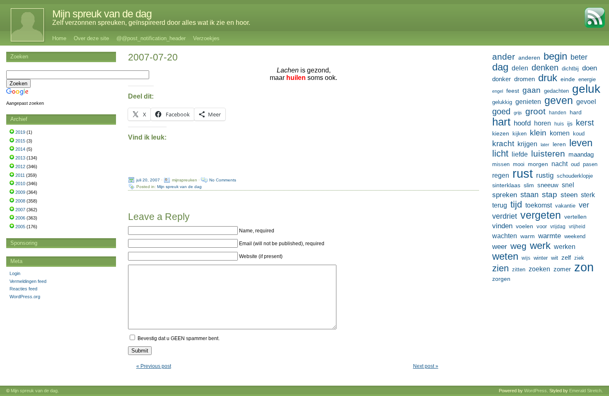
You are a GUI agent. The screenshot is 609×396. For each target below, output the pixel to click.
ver (584, 205)
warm (527, 236)
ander (503, 56)
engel (497, 91)
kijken (519, 134)
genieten (528, 101)
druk (547, 77)
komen (560, 133)
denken (545, 67)
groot (535, 111)
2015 (20, 140)
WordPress (535, 390)
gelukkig (502, 102)
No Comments (222, 180)
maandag (581, 154)
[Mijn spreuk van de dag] (23, 25)
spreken (504, 195)
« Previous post (153, 366)
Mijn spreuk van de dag (102, 13)
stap (549, 194)
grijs (518, 112)
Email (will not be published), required (281, 243)
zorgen (501, 278)
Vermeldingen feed (28, 281)
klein (538, 132)
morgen (538, 164)
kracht (503, 143)
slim (529, 185)
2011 (20, 175)
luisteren (548, 153)
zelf (566, 257)
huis (559, 124)
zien (500, 268)
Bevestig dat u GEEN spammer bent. (178, 338)
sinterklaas (506, 185)
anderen (529, 57)
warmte (549, 236)
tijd (516, 204)
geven (558, 100)
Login (15, 273)
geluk (586, 88)
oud (575, 164)
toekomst (538, 205)
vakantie (565, 206)
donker (501, 78)
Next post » (425, 366)
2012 (20, 166)
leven (580, 142)
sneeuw (547, 184)
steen (569, 195)
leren (559, 144)
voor (541, 226)
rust (522, 173)
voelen (524, 226)
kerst (585, 122)
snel (568, 184)
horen (542, 123)
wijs (526, 258)
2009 (20, 192)
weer (499, 246)
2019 (20, 132)
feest (512, 90)
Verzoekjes (206, 38)
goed (501, 111)
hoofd (522, 123)
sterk (588, 194)
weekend (574, 236)
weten (505, 256)
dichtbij (570, 68)
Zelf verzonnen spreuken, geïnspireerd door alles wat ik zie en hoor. (151, 22)
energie (587, 79)
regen (500, 175)
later (545, 144)
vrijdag (558, 226)
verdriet (504, 216)
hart (501, 121)
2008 (20, 200)
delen (520, 68)
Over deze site (91, 38)
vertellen (575, 216)
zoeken (539, 269)
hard (576, 112)
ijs (570, 123)
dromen (524, 78)
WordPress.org (25, 296)
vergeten (540, 215)
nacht (559, 163)
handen (557, 113)
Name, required (256, 231)
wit (554, 257)
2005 (20, 226)
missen (501, 164)
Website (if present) (261, 256)
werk (540, 245)
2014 (20, 149)
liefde (520, 154)
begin (555, 56)
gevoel (586, 101)
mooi (518, 164)
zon (584, 267)
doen (589, 68)
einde (568, 79)
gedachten (556, 91)
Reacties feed (23, 288)
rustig (544, 175)
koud (579, 134)
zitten (518, 270)
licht (500, 153)
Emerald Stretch (585, 390)
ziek (579, 258)
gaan (531, 90)
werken (564, 246)
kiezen (500, 133)
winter (541, 258)
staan (529, 195)
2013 (20, 157)
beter (578, 57)
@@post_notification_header (151, 38)
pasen (590, 164)
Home (59, 38)
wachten (504, 235)
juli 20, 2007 (148, 180)
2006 (20, 217)
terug (499, 205)
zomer (562, 269)
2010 (20, 183)
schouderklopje (575, 176)
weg (518, 246)
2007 (20, 209)
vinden (502, 226)
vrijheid (577, 226)
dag (500, 67)
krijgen (527, 143)
